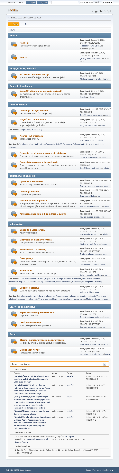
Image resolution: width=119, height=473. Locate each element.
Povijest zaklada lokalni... (90, 217)
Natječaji (24, 42)
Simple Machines (25, 470)
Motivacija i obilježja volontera (36, 239)
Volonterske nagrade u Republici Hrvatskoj (26, 281)
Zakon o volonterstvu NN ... (91, 275)
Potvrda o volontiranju (72, 279)
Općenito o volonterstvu (32, 229)
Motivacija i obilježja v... (89, 244)
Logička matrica (49, 144)
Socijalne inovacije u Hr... (90, 327)
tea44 (103, 157)
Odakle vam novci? (29, 349)
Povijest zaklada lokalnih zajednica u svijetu (43, 213)
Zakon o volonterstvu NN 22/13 (31, 279)
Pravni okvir (26, 270)
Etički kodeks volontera (91, 279)
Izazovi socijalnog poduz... (90, 317)
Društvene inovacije (30, 322)
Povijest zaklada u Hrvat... (90, 186)
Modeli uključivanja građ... (90, 79)
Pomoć (88, 470)
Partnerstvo (67, 144)
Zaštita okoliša (86, 292)
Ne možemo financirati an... (91, 354)
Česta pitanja (26, 258)
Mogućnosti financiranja (33, 119)
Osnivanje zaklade (29, 191)
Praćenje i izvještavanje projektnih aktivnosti (43, 153)
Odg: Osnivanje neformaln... (91, 115)
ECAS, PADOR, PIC (87, 140)
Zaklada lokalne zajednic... (90, 206)
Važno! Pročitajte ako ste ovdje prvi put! (41, 90)
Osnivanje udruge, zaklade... (35, 110)
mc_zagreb (69, 436)
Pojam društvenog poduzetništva (37, 312)
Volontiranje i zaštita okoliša (74, 299)
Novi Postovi (20, 369)
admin (106, 79)
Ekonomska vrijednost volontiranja (57, 281)
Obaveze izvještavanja (89, 157)
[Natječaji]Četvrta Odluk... (90, 46)
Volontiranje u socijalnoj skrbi (26, 299)
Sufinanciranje (79, 144)
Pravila (83, 97)
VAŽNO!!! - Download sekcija (34, 74)
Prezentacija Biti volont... (90, 234)
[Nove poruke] (14, 44)
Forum (13, 10)
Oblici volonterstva (29, 287)
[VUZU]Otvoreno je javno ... (91, 58)
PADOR (59, 144)
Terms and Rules (99, 470)
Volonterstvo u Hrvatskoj (33, 249)
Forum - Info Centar (21, 364)
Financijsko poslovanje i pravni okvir (39, 162)
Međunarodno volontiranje (97, 299)
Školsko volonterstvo (27, 296)
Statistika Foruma (22, 432)
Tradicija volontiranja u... (90, 254)
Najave (23, 56)
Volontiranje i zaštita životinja (50, 299)
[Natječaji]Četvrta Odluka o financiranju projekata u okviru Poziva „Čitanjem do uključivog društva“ (31, 379)
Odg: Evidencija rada (88, 264)
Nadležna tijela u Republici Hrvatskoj (87, 281)
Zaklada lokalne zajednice (33, 200)
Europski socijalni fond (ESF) (30, 130)
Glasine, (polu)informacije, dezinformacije (42, 339)
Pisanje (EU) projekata (31, 135)
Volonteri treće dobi (88, 296)
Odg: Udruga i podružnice (90, 168)
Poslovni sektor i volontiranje (67, 296)
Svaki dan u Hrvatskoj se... (90, 344)
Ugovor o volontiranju (54, 279)
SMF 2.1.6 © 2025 (12, 470)
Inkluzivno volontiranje (46, 296)
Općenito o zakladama (31, 181)
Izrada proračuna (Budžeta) (30, 144)
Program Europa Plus (88, 125)
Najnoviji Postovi (21, 442)
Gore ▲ (110, 470)
